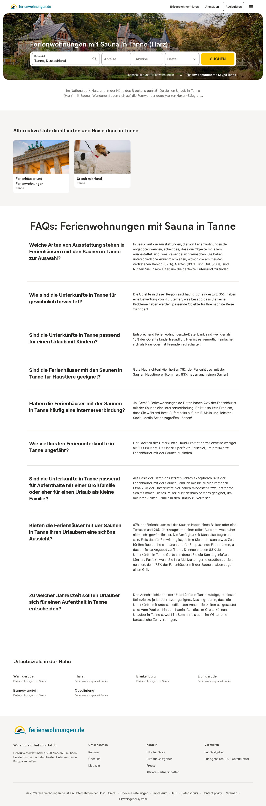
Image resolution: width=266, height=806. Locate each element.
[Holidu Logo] (30, 6)
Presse (151, 765)
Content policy (212, 793)
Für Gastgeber (214, 752)
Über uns (94, 759)
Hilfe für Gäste (156, 752)
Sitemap (231, 793)
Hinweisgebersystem (133, 799)
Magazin (94, 765)
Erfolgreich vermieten (184, 6)
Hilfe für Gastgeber (159, 759)
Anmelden (212, 6)
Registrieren (234, 6)
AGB (174, 793)
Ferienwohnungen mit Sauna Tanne (211, 74)
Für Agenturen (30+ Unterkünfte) (226, 759)
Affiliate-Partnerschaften (163, 772)
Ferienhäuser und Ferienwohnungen (150, 74)
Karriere (93, 752)
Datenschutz (189, 793)
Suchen (218, 59)
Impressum (160, 793)
